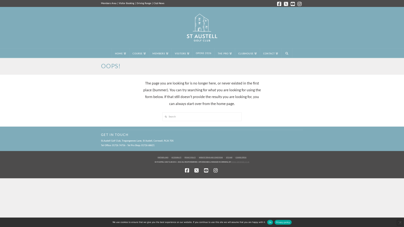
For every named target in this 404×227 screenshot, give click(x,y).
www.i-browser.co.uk (240, 162)
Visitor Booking (126, 3)
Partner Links (163, 157)
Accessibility (176, 157)
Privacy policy (283, 222)
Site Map (229, 157)
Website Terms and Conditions (211, 157)
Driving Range (144, 3)
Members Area (108, 3)
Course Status (240, 157)
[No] (400, 222)
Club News (159, 3)
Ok (270, 222)
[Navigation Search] (286, 53)
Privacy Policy (190, 157)
